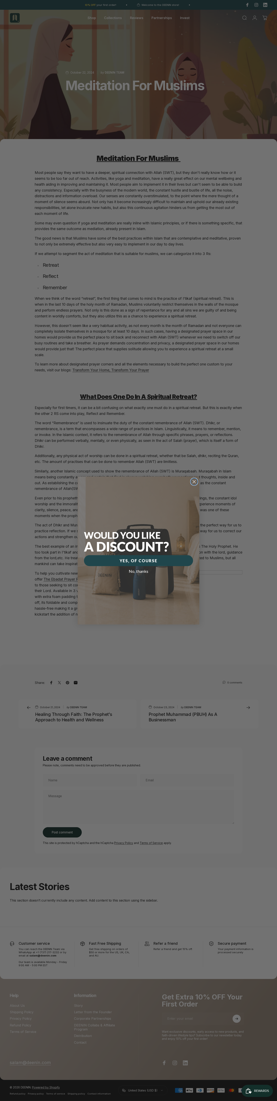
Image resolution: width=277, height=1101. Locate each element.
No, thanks (138, 571)
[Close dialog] (194, 481)
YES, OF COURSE (138, 560)
